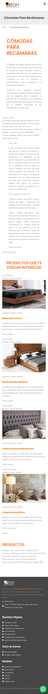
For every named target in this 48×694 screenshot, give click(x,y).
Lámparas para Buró (13, 512)
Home (4, 27)
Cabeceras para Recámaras (17, 448)
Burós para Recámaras (14, 382)
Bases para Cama (12, 318)
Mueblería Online (24, 589)
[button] (36, 4)
